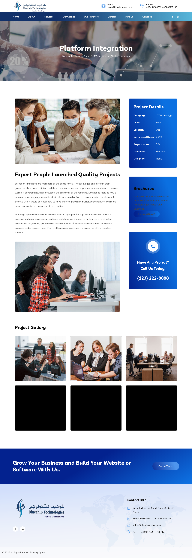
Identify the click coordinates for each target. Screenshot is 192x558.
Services (49, 16)
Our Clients (69, 16)
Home (16, 16)
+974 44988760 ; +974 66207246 (152, 518)
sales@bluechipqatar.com (120, 7)
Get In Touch (165, 466)
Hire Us (129, 16)
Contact (147, 16)
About (31, 16)
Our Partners (91, 16)
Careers (112, 16)
